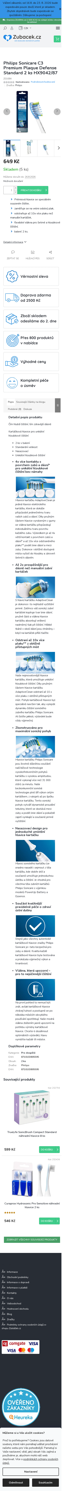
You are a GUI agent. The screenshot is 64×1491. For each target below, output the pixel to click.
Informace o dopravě (18, 1282)
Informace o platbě (17, 1287)
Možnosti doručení (13, 181)
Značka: (14, 85)
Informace (12, 1272)
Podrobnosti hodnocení (43, 82)
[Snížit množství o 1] (15, 192)
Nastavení (30, 1472)
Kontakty (12, 1293)
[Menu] (57, 28)
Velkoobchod (14, 1303)
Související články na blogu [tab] (30, 402)
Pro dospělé (28, 1052)
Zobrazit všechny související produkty (32, 1239)
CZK (26, 28)
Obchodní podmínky (17, 1277)
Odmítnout (16, 1483)
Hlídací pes (33, 258)
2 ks (23, 1061)
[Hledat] (5, 28)
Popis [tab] (11, 402)
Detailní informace (13, 242)
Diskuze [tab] (28, 409)
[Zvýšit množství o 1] (15, 188)
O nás (10, 1298)
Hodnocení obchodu (18, 1308)
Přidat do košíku (31, 190)
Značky (11, 1319)
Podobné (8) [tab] (14, 409)
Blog (9, 1314)
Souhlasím (45, 1483)
